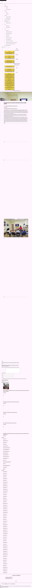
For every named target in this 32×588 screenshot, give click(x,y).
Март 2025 (4, 501)
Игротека (17, 54)
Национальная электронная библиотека (10, 43)
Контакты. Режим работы (9, 37)
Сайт (2, 377)
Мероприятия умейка (5, 451)
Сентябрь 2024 (5, 512)
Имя (2, 374)
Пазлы (6, 12)
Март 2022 (4, 565)
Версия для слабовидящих (16, 575)
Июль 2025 (4, 494)
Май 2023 (4, 540)
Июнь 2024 (4, 517)
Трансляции (4, 467)
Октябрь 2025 (5, 489)
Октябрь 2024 (5, 510)
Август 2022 (4, 556)
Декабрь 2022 (5, 549)
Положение (7, 30)
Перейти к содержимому (3, 0)
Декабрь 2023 (5, 528)
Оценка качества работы (17, 63)
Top (0, 585)
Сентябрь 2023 (5, 533)
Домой (17, 48)
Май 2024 (4, 519)
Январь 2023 (4, 547)
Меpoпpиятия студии (9, 60)
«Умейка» (6, 15)
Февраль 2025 (5, 503)
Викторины (9, 57)
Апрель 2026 (4, 478)
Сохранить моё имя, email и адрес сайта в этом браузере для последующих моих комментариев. (14, 378)
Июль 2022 (4, 558)
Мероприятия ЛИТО (9, 66)
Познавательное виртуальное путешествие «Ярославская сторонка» (10, 362)
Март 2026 (4, 480)
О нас (17, 72)
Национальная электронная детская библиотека (11, 42)
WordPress (6, 583)
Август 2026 (4, 471)
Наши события (15, 108)
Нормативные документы (9, 75)
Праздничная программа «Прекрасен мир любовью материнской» (10, 365)
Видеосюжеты (9, 69)
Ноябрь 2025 (4, 487)
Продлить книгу (8, 34)
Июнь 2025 (4, 496)
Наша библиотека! (8, 27)
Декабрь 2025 (5, 485)
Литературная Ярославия (6, 447)
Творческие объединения (9, 33)
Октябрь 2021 (5, 572)
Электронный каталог (8, 39)
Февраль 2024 (5, 524)
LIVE (5, 24)
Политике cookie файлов (5, 586)
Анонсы (9, 51)
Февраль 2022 (5, 567)
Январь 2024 (4, 526)
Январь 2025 (4, 505)
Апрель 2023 (4, 542)
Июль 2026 (4, 473)
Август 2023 (4, 535)
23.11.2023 (5, 107)
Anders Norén (13, 583)
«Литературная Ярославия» (8, 45)
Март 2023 (4, 544)
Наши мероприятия (8, 9)
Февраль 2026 (5, 482)
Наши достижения (8, 18)
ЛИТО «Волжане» (7, 21)
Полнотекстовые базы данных (9, 40)
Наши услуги (7, 36)
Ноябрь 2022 (4, 551)
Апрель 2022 (4, 563)
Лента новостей (6, 6)
